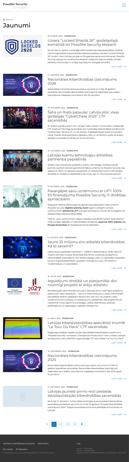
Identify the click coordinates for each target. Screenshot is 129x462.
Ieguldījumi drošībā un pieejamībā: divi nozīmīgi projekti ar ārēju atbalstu (82, 283)
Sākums (9, 19)
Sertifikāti (43, 443)
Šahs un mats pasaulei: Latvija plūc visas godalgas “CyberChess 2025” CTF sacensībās (83, 116)
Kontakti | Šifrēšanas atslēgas (19, 443)
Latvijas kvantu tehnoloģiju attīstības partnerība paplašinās (80, 157)
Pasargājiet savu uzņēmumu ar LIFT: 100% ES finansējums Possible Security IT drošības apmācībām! (87, 195)
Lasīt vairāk (116, 66)
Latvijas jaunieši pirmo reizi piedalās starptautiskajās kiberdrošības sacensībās (84, 393)
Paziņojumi (70, 36)
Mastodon (23, 449)
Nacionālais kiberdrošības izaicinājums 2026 (82, 81)
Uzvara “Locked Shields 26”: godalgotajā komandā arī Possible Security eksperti (83, 42)
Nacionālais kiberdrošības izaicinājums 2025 (82, 357)
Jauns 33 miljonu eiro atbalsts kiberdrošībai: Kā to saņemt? (86, 244)
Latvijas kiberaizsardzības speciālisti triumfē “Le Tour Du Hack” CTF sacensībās (86, 325)
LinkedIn (9, 449)
